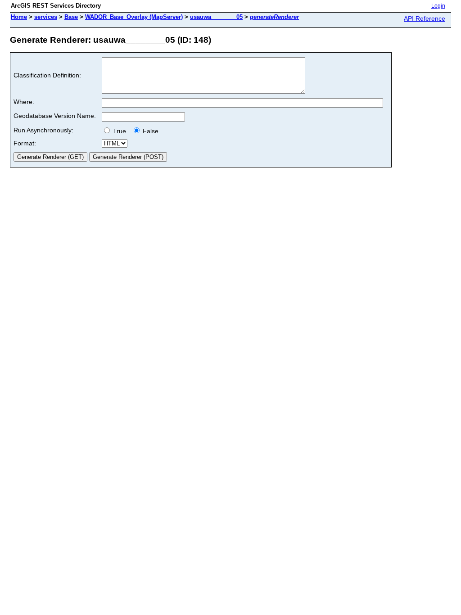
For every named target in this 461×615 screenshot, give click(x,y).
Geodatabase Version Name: (55, 115)
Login (438, 6)
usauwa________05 (216, 17)
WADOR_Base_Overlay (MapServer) (134, 17)
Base (71, 17)
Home (19, 17)
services (45, 17)
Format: (25, 143)
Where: (24, 101)
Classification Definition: (47, 75)
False (149, 131)
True (120, 131)
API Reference (424, 18)
